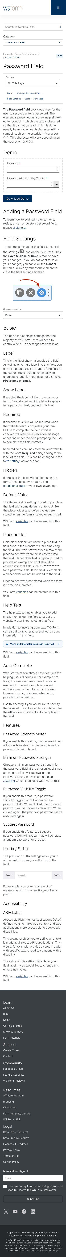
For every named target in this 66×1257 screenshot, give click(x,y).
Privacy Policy (11, 1149)
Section (10, 77)
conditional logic (14, 485)
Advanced (38, 98)
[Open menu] (58, 7)
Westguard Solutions (38, 1232)
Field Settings (15, 98)
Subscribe (33, 1199)
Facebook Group (13, 1068)
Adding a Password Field (30, 93)
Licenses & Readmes (15, 1144)
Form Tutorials (11, 1037)
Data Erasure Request (16, 1137)
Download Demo (18, 198)
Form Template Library (16, 1113)
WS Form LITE (11, 1119)
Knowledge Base (13, 1031)
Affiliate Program (13, 1095)
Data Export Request (15, 1132)
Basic (28, 98)
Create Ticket (11, 1050)
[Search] (60, 27)
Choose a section (12, 309)
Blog (5, 1013)
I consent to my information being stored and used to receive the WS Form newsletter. (35, 1188)
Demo (11, 93)
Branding (8, 1101)
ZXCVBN (9, 780)
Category (9, 36)
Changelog (9, 1107)
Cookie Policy (11, 1161)
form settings (12, 461)
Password (14, 163)
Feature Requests (13, 1074)
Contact (8, 1056)
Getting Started (12, 1025)
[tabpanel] (33, 653)
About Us (8, 1007)
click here (19, 227)
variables (22, 521)
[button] (56, 184)
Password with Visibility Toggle (27, 178)
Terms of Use (11, 1155)
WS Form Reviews (14, 1080)
